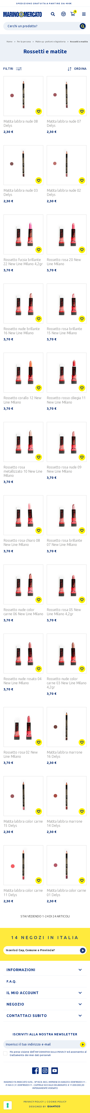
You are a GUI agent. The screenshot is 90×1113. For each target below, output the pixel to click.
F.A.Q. (11, 981)
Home (9, 42)
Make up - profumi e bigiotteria (50, 42)
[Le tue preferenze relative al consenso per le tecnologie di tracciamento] (7, 1105)
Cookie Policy (56, 1101)
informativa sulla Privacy (50, 1052)
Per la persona (24, 42)
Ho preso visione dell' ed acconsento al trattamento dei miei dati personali (48, 1053)
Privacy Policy (34, 1101)
